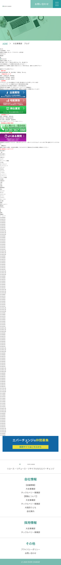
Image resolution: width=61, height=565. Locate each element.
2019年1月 (2, 366)
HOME (5, 43)
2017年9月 (2, 393)
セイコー (2, 196)
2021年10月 (3, 311)
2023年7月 (2, 279)
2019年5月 (2, 360)
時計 (1, 189)
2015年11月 (3, 430)
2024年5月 (2, 263)
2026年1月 (2, 229)
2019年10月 (3, 351)
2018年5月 (2, 380)
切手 (1, 184)
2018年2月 (2, 385)
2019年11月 (3, 350)
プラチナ (2, 207)
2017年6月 (2, 398)
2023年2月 (2, 286)
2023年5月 (2, 283)
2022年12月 (3, 289)
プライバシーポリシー (30, 549)
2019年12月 (3, 348)
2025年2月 (2, 247)
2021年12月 (3, 308)
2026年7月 (2, 219)
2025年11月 (3, 232)
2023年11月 (3, 273)
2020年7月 (2, 336)
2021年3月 (2, 323)
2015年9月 (2, 433)
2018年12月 (3, 368)
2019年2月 (2, 365)
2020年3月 (2, 343)
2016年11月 (3, 410)
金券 (1, 212)
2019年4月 (2, 361)
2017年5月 (2, 400)
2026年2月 (2, 227)
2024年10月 (3, 254)
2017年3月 (2, 403)
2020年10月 (3, 331)
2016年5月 (2, 420)
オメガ (1, 192)
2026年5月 (2, 222)
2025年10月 (3, 234)
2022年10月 (3, 293)
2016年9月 (2, 413)
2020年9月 (2, 333)
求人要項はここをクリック (6, 149)
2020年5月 (2, 339)
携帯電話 (2, 187)
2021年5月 (2, 319)
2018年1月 (2, 386)
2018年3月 (2, 383)
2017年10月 (3, 391)
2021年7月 (2, 316)
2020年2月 (2, 345)
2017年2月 (2, 405)
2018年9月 (2, 373)
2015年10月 (3, 432)
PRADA (2, 169)
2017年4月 (2, 401)
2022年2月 (2, 304)
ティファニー (3, 174)
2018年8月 (2, 375)
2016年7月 (2, 416)
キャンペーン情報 (4, 160)
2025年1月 (2, 249)
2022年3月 (2, 303)
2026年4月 (2, 224)
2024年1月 (2, 269)
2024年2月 (2, 268)
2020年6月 (2, 338)
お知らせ (2, 157)
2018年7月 (2, 376)
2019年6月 (2, 358)
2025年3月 (2, 246)
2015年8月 (2, 435)
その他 (1, 162)
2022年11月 (3, 291)
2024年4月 (2, 264)
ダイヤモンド (3, 164)
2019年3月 (2, 363)
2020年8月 (2, 334)
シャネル (2, 172)
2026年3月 (2, 226)
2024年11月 (3, 253)
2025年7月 (2, 239)
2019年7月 (2, 356)
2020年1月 (2, 346)
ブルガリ (2, 197)
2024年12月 (3, 251)
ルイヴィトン (3, 176)
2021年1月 (2, 326)
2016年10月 (3, 411)
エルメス (2, 171)
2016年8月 (2, 415)
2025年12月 (3, 231)
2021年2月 (2, 324)
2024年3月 (2, 266)
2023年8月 (2, 278)
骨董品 (1, 214)
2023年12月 (3, 271)
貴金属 (1, 55)
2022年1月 (2, 306)
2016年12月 (3, 408)
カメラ (1, 159)
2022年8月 (2, 294)
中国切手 (2, 181)
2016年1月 (2, 426)
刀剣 (1, 182)
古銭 (1, 186)
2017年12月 (3, 388)
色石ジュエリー (4, 204)
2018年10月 (3, 371)
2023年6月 (2, 281)
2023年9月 (2, 276)
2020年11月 (3, 329)
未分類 (1, 201)
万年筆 (1, 179)
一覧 (1, 152)
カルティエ (2, 194)
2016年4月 (2, 421)
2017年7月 (2, 396)
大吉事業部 (30, 488)
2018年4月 (2, 381)
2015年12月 (3, 428)
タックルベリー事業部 (30, 492)
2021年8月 (2, 314)
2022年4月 (2, 301)
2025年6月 (2, 241)
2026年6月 (2, 221)
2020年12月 (3, 328)
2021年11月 (3, 309)
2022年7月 (2, 296)
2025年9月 (2, 236)
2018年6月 (2, 378)
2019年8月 (2, 355)
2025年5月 (2, 242)
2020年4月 (2, 341)
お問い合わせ (42, 4)
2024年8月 (2, 258)
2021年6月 (2, 318)
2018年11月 (3, 370)
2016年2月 (2, 425)
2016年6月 (2, 418)
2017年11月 (3, 390)
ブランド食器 (3, 177)
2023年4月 (2, 284)
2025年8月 (2, 237)
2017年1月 (2, 406)
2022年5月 (2, 299)
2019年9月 (2, 353)
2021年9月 (2, 313)
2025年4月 (2, 244)
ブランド (2, 167)
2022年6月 (2, 298)
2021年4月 (2, 321)
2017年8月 (2, 395)
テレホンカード (4, 166)
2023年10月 (3, 274)
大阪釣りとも (30, 507)
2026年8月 (2, 217)
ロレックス (3, 199)
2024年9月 (2, 256)
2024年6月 (2, 261)
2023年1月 (2, 288)
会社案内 (30, 511)
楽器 (1, 202)
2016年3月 (2, 423)
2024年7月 (2, 259)
